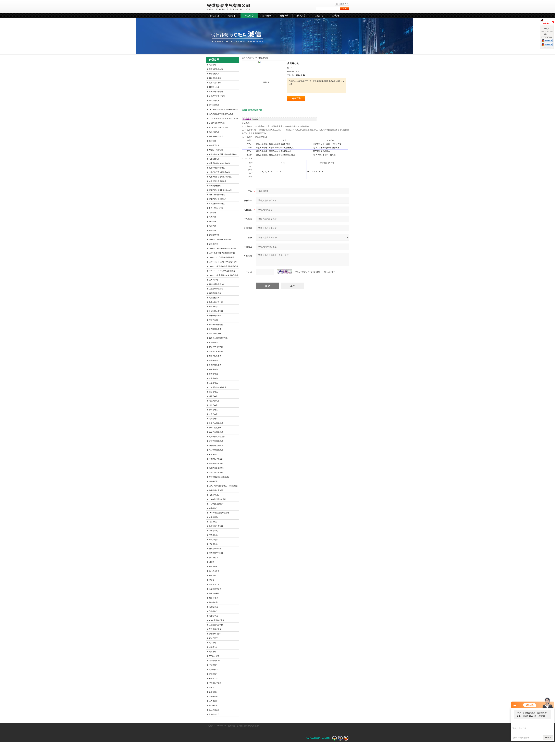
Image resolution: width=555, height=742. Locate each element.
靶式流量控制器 (215, 549)
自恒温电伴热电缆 (216, 92)
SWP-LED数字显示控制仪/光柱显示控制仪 (223, 275)
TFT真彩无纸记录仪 (216, 620)
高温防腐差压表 (215, 293)
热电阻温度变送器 (216, 490)
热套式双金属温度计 (217, 463)
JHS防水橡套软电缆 (216, 123)
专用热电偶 (213, 378)
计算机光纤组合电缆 (217, 96)
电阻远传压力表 (215, 298)
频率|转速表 (213, 598)
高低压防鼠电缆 (215, 78)
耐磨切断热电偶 (215, 356)
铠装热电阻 (213, 405)
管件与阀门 (213, 558)
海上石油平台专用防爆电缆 (219, 172)
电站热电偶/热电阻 (216, 450)
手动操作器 (213, 602)
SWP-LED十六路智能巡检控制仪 (221, 257)
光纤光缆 (212, 643)
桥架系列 (212, 575)
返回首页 (344, 4)
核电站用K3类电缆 (216, 136)
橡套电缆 (212, 231)
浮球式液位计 (214, 665)
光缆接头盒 (213, 647)
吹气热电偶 (213, 343)
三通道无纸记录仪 (216, 625)
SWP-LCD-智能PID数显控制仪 (221, 239)
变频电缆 (212, 141)
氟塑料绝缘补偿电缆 (217, 168)
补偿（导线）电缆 (216, 208)
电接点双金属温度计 (217, 472)
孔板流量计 (213, 692)
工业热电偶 (213, 320)
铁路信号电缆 (214, 145)
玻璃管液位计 (214, 674)
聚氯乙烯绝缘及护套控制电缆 (220, 190)
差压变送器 (213, 307)
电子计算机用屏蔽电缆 (217, 181)
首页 (244, 58)
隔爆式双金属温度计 (217, 468)
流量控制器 (213, 544)
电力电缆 (212, 217)
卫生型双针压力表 (216, 289)
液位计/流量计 (214, 495)
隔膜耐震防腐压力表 (217, 284)
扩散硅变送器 (214, 714)
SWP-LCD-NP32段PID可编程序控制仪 (223, 262)
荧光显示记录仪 (215, 629)
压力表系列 (213, 280)
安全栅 (211, 580)
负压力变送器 (214, 710)
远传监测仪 (213, 244)
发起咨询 (547, 738)
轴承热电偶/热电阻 (216, 432)
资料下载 (284, 15)
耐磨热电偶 (213, 360)
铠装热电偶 (213, 369)
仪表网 (239, 726)
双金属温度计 (214, 455)
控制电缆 (212, 222)
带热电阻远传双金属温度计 (219, 477)
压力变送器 (213, 696)
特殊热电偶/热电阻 (216, 423)
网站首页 (214, 15)
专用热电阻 (213, 414)
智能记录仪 (213, 638)
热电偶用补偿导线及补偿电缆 (220, 177)
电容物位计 (213, 670)
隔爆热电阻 (213, 419)
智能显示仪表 (214, 584)
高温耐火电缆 (214, 87)
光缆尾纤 (212, 652)
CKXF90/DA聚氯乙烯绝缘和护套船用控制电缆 (223, 110)
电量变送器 (213, 517)
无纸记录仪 (213, 616)
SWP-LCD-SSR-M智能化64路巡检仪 (223, 248)
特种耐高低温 (214, 105)
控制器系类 (213, 531)
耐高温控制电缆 (215, 186)
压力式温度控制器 (216, 553)
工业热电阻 (213, 383)
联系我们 (336, 15)
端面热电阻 (213, 396)
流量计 (211, 688)
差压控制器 (213, 540)
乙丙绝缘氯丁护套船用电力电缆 (221, 114)
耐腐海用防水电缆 (216, 69)
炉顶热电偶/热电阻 (216, 441)
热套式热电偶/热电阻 (217, 437)
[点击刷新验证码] (284, 271)
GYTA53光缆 (214, 656)
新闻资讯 (266, 15)
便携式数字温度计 (216, 459)
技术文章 (301, 15)
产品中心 (249, 15)
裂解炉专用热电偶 (216, 347)
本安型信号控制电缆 (217, 204)
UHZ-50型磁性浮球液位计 (219, 513)
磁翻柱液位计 (214, 508)
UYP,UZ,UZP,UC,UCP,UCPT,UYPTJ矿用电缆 (223, 119)
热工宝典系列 (214, 593)
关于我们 (232, 15)
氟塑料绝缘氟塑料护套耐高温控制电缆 (223, 155)
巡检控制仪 (213, 607)
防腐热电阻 (213, 392)
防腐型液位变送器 (216, 526)
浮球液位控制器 (215, 683)
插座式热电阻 (214, 401)
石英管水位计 (214, 679)
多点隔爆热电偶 (215, 329)
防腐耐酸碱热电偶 (216, 325)
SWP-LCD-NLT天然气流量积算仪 (222, 271)
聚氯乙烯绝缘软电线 (217, 195)
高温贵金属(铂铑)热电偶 (218, 338)
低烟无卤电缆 (214, 159)
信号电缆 (212, 213)
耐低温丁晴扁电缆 (216, 150)
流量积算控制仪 (215, 589)
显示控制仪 (213, 611)
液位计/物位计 (214, 661)
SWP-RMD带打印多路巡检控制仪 (222, 253)
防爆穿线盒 (213, 567)
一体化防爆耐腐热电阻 (217, 387)
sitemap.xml (221, 726)
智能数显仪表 (214, 235)
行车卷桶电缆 (214, 74)
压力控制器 (213, 535)
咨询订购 (296, 98)
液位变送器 (213, 522)
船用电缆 (212, 226)
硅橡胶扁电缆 (214, 101)
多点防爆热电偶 (215, 365)
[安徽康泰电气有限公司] (241, 6)
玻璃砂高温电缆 (215, 83)
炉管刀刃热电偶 (215, 428)
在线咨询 (318, 15)
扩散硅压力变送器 (216, 311)
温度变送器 (213, 481)
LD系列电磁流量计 (216, 504)
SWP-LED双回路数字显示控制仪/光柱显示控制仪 (223, 267)
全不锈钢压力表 (215, 316)
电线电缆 (212, 65)
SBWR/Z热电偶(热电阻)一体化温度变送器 (223, 486)
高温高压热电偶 (215, 334)
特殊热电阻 (213, 410)
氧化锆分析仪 (214, 571)
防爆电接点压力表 (216, 302)
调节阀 (211, 562)
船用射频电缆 (214, 132)
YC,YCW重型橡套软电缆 (218, 127)
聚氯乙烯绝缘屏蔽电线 (217, 199)
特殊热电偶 (213, 374)
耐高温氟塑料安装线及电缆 (219, 163)
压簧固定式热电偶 (216, 351)
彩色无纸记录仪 (215, 634)
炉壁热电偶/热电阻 (216, 446)
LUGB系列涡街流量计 (217, 499)
